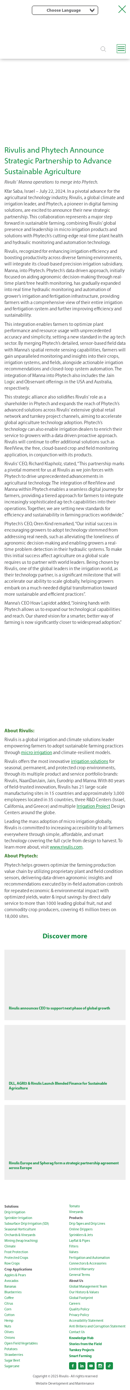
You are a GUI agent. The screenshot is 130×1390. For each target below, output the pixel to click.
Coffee (9, 1298)
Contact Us (77, 1332)
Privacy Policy (79, 1315)
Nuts (7, 1326)
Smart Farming (80, 1356)
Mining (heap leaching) (21, 1241)
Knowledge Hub (81, 1338)
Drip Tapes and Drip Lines (87, 1224)
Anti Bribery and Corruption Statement (97, 1326)
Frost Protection (16, 1252)
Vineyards (76, 1212)
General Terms (79, 1275)
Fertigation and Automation (89, 1258)
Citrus (8, 1304)
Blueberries (12, 1292)
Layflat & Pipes (79, 1241)
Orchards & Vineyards (19, 1235)
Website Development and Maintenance (65, 1383)
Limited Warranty (81, 1269)
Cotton (9, 1315)
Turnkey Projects (81, 1350)
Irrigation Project (93, 806)
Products (76, 1218)
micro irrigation (36, 752)
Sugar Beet (12, 1360)
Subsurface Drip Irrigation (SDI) (26, 1224)
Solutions (11, 1206)
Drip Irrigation (14, 1212)
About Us (76, 1280)
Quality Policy (79, 1309)
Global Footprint (81, 1298)
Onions (9, 1338)
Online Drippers (80, 1229)
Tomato (74, 1206)
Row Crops (12, 1263)
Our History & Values (84, 1292)
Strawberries (13, 1355)
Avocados (11, 1281)
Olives (9, 1332)
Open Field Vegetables (21, 1343)
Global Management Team (88, 1286)
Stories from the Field (85, 1344)
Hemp (8, 1321)
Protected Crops (16, 1258)
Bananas (10, 1286)
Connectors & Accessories (87, 1263)
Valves (73, 1252)
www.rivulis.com (66, 847)
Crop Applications (18, 1269)
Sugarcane (12, 1366)
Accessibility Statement (86, 1321)
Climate (10, 1246)
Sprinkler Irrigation (18, 1218)
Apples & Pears (15, 1275)
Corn (7, 1309)
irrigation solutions (89, 761)
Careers (74, 1304)
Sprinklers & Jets (81, 1235)
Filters (73, 1246)
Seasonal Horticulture (20, 1229)
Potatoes (10, 1349)
